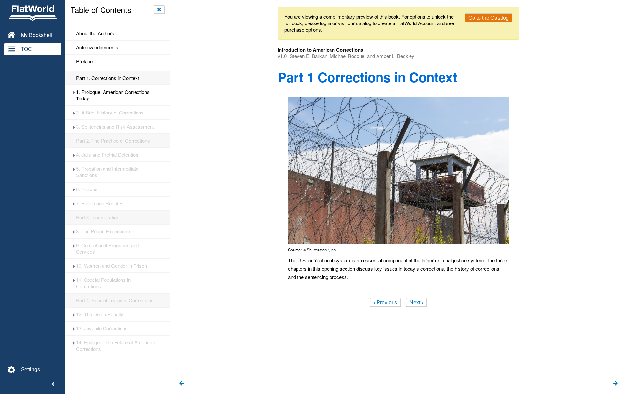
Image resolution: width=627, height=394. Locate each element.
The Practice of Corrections (113, 140)
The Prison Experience (103, 231)
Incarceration (97, 217)
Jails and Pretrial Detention (107, 154)
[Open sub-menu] (74, 92)
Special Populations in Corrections (103, 283)
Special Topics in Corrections (114, 300)
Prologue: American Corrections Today (113, 95)
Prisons (87, 189)
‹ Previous (385, 302)
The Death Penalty (99, 314)
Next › (416, 302)
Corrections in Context (107, 78)
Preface (84, 61)
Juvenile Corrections (102, 328)
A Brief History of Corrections (110, 112)
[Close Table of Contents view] (159, 9)
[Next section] (615, 383)
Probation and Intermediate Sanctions (107, 171)
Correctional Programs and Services (107, 248)
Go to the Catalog (488, 18)
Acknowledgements (97, 47)
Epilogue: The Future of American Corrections (115, 345)
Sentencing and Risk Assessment (115, 126)
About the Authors (95, 33)
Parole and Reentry (99, 203)
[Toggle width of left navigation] (53, 384)
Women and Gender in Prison (111, 266)
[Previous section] (181, 383)
